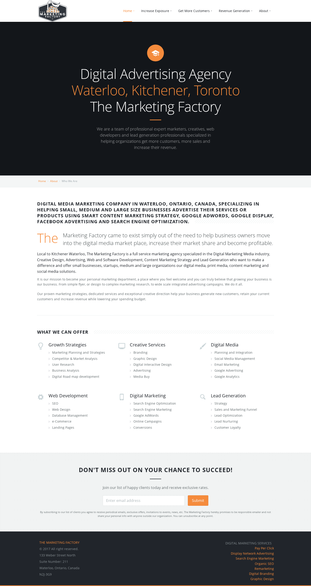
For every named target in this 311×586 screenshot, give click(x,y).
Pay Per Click (264, 548)
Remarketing (264, 568)
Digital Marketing (148, 396)
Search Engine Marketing (255, 558)
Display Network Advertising (252, 553)
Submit (198, 500)
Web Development (68, 396)
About (54, 181)
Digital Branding (261, 573)
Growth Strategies (67, 345)
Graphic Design (262, 579)
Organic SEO (264, 563)
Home (42, 181)
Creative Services (148, 345)
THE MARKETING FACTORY (59, 542)
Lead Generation (228, 396)
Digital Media (224, 345)
